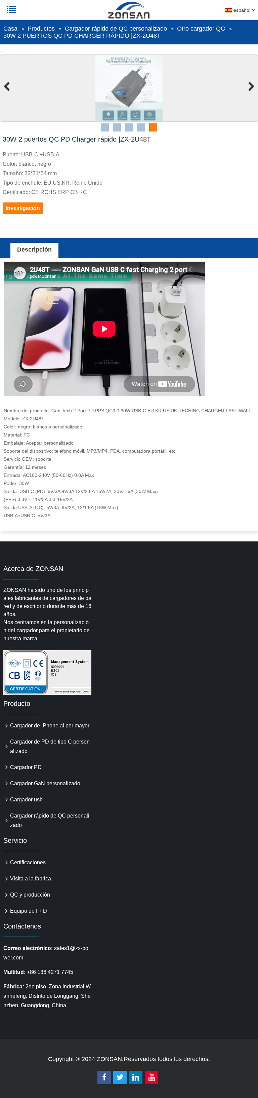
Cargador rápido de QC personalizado (116, 28)
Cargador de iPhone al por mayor (49, 725)
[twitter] (120, 1077)
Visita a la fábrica (30, 878)
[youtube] (151, 1077)
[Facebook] (104, 1077)
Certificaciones (28, 862)
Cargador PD (26, 767)
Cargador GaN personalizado (45, 783)
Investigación (23, 208)
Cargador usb (26, 799)
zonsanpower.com (48, 14)
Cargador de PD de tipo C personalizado (50, 746)
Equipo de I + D (28, 911)
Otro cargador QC (201, 28)
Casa (10, 28)
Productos (41, 28)
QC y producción (30, 895)
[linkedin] (135, 1077)
